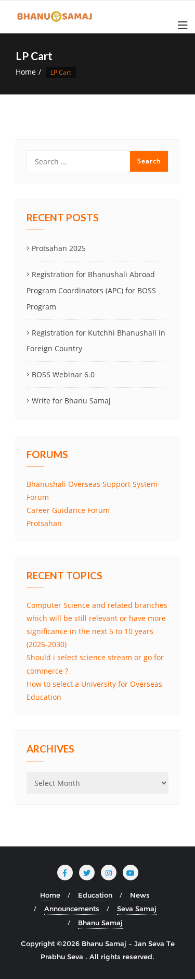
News (140, 895)
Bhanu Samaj (100, 922)
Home (26, 72)
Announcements (71, 908)
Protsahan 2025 (59, 248)
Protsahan (44, 523)
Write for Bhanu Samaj (71, 400)
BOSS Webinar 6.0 (63, 374)
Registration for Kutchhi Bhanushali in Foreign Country (96, 341)
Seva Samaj (137, 908)
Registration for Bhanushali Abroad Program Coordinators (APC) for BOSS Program (91, 290)
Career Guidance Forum (68, 510)
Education (95, 895)
